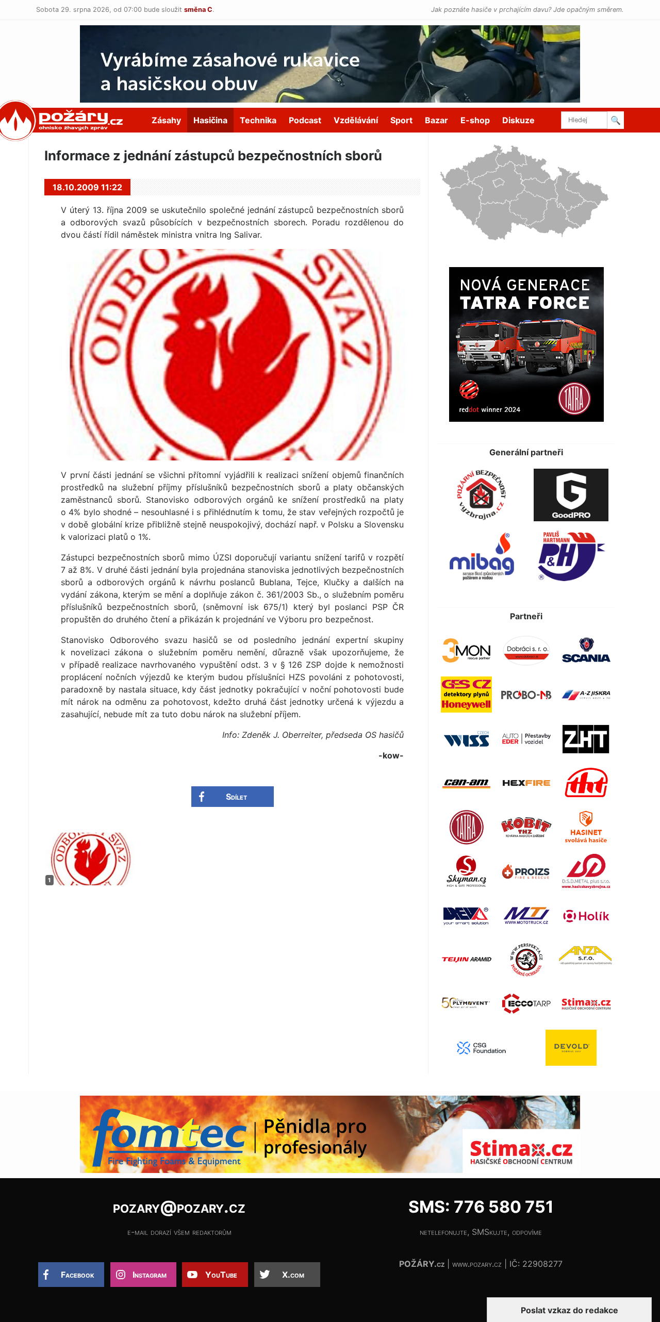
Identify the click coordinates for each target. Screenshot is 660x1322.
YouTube (221, 1274)
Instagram (150, 1274)
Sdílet (236, 796)
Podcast (305, 120)
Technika (258, 120)
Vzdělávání (356, 120)
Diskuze (518, 120)
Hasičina (210, 120)
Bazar (436, 120)
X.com (293, 1274)
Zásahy (166, 120)
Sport (401, 120)
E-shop (475, 120)
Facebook (77, 1274)
